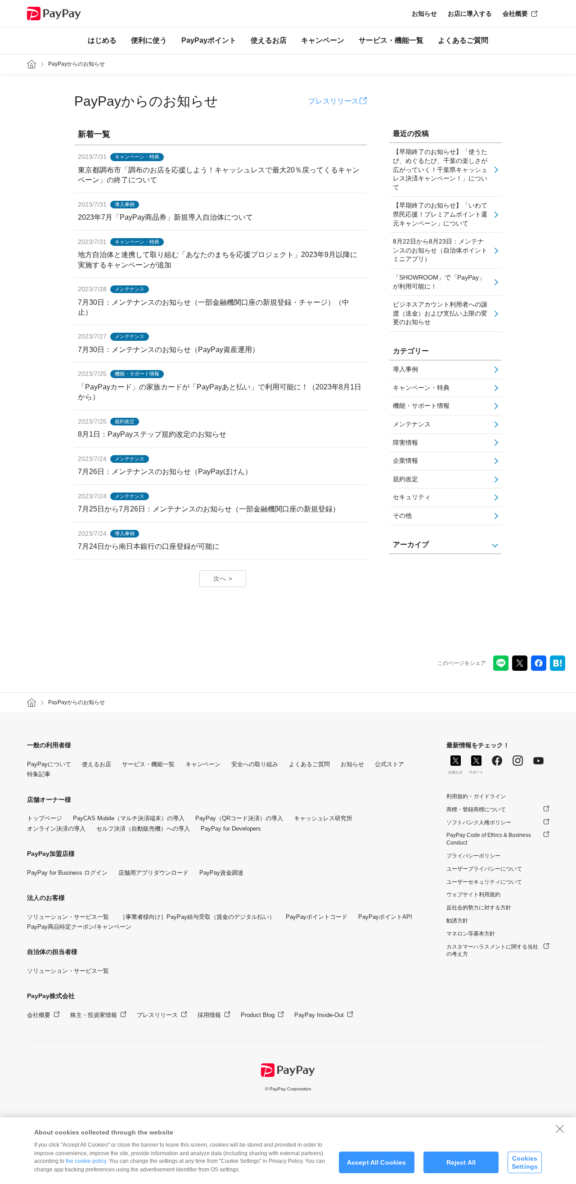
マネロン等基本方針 (470, 934)
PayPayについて (49, 764)
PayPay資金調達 (221, 872)
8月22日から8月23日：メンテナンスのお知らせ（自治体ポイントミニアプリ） (440, 250)
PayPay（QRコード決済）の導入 (239, 818)
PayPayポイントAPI (385, 916)
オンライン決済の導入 (56, 828)
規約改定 (405, 479)
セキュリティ (412, 497)
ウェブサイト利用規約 (473, 894)
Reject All (461, 1162)
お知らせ (424, 13)
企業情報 (405, 460)
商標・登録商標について (476, 809)
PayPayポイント (208, 40)
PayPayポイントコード (316, 916)
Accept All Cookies (376, 1162)
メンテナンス (412, 424)
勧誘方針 (457, 920)
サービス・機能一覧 (391, 40)
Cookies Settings (525, 1162)
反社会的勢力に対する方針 (478, 907)
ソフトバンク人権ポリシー (478, 822)
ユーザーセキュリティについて (484, 882)
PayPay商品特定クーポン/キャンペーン (79, 926)
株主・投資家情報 (93, 1015)
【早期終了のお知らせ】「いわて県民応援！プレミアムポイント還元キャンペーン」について (440, 214)
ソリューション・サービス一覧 (68, 916)
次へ (219, 578)
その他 (402, 515)
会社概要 (515, 13)
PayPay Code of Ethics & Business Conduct (488, 839)
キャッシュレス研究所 (323, 818)
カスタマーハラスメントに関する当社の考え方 (492, 951)
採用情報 (209, 1015)
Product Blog (257, 1015)
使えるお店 (269, 40)
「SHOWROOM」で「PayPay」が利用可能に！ (439, 282)
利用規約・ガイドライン (476, 796)
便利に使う (149, 40)
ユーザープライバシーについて (484, 869)
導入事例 (405, 369)
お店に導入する (470, 13)
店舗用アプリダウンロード (153, 872)
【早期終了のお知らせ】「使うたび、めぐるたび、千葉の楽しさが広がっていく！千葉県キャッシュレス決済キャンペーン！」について (440, 169)
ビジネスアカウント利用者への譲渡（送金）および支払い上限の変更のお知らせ (440, 313)
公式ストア (389, 764)
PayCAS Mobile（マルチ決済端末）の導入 (128, 818)
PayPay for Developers (231, 828)
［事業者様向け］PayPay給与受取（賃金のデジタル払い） (197, 916)
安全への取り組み (254, 764)
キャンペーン (322, 40)
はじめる (102, 40)
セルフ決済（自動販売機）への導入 (143, 828)
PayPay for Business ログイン (67, 872)
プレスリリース (333, 101)
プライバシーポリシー (473, 856)
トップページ (44, 818)
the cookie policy (86, 1161)
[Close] (559, 1128)
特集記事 (38, 774)
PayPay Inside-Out (319, 1015)
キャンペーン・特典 (421, 387)
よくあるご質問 (463, 40)
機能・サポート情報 (421, 405)
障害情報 (405, 442)
